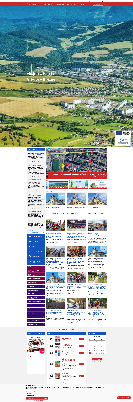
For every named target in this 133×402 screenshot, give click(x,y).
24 (89, 350)
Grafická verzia (36, 1)
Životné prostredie (36, 183)
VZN (33, 220)
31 (89, 352)
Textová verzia (30, 1)
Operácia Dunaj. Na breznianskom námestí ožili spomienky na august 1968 (54, 261)
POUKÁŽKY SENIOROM (95, 207)
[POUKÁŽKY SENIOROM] (97, 201)
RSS (41, 1)
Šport (100, 361)
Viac (84, 333)
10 (89, 346)
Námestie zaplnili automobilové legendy (95, 234)
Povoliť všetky (30, 398)
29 (94, 341)
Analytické (29, 393)
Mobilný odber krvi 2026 (67, 338)
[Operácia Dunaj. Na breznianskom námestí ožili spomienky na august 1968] (55, 252)
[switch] (26, 391)
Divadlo (96, 361)
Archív (43, 232)
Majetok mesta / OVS (36, 198)
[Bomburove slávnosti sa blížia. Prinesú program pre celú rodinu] (76, 278)
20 (96, 348)
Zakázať (45, 398)
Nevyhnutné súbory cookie (34, 391)
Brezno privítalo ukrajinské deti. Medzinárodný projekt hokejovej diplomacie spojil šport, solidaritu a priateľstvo (76, 235)
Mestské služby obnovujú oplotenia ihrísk (54, 312)
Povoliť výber (38, 398)
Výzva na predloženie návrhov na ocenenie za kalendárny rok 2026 (55, 287)
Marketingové (30, 395)
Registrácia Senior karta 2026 (76, 207)
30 (96, 341)
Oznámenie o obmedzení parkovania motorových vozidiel (84, 176)
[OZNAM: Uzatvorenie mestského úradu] (55, 201)
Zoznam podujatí (97, 359)
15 (101, 346)
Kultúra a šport (72, 4)
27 (89, 341)
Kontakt (83, 4)
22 (101, 348)
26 (94, 350)
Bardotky (65, 373)
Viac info (81, 339)
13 (96, 346)
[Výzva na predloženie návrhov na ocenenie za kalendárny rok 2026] (55, 279)
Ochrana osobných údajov (37, 400)
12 (94, 346)
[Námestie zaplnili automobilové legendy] (97, 225)
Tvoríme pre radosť (68, 352)
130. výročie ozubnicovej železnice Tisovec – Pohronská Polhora (68, 360)
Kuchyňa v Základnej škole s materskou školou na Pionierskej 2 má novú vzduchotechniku (76, 314)
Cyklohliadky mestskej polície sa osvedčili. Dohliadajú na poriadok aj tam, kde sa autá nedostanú (97, 288)
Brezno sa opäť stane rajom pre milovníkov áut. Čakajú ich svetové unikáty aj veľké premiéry (76, 261)
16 (103, 346)
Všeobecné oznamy (36, 188)
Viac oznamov (35, 232)
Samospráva (60, 4)
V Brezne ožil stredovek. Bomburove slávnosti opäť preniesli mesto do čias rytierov (54, 235)
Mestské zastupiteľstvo (37, 159)
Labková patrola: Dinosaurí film (37, 364)
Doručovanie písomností (37, 154)
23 (103, 348)
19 (94, 348)
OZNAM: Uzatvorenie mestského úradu (52, 208)
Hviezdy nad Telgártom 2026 (67, 344)
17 (89, 348)
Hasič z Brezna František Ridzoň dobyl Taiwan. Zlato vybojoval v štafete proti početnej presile (96, 314)
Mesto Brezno (48, 4)
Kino (93, 361)
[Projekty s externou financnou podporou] (123, 133)
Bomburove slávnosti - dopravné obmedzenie (95, 260)
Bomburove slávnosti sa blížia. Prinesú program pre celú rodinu (76, 287)
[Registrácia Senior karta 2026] (76, 201)
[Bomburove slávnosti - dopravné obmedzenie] (97, 253)
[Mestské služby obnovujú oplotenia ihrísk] (55, 304)
